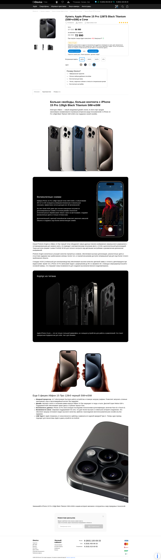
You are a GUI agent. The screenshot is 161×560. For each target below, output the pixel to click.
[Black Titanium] (94, 64)
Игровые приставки (58, 6)
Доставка (35, 544)
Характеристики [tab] (46, 91)
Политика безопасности (38, 551)
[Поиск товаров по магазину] (123, 7)
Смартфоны (44, 6)
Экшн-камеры (74, 6)
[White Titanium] (89, 64)
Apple (35, 6)
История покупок (59, 546)
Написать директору (70, 557)
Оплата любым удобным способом (80, 76)
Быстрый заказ (93, 51)
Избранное (57, 548)
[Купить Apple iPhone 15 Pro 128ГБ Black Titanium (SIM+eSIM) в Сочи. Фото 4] (50, 47)
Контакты (83, 2)
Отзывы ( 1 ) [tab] (57, 91)
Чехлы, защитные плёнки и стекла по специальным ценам (87, 81)
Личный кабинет (58, 545)
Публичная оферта (37, 553)
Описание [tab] (37, 91)
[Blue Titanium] (85, 64)
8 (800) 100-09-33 (122, 2)
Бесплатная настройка (76, 84)
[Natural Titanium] (81, 64)
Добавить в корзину (74, 51)
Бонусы (56, 550)
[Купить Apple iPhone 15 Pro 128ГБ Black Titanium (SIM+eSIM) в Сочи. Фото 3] (43, 47)
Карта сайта (36, 549)
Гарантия (35, 543)
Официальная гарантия (76, 73)
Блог (88, 2)
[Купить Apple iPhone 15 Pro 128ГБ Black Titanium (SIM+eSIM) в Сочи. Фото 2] (36, 47)
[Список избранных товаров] (63, 2)
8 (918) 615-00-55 (91, 546)
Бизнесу (35, 546)
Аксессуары (86, 6)
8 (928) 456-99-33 (106, 2)
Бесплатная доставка (76, 79)
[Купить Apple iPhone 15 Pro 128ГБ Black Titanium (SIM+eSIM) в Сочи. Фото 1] (48, 28)
